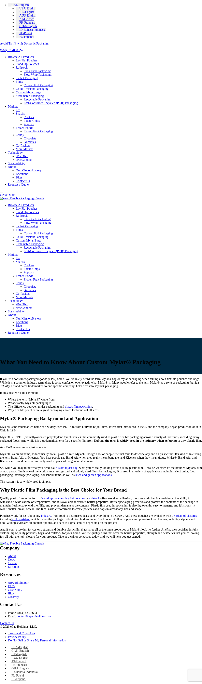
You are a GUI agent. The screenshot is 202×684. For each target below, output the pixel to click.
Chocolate (30, 138)
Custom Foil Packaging (38, 85)
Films (19, 81)
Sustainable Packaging (30, 96)
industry (45, 515)
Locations (22, 174)
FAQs (11, 586)
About (12, 166)
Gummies (30, 142)
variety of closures (185, 515)
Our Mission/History (28, 170)
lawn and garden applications (93, 475)
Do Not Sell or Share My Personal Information (37, 640)
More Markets (24, 149)
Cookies (29, 117)
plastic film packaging (78, 406)
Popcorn (29, 124)
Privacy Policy (17, 636)
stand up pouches (53, 498)
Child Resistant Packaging (32, 88)
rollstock (94, 498)
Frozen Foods (24, 127)
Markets (13, 106)
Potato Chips (32, 120)
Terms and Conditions (21, 633)
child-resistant (21, 519)
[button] (18, 5)
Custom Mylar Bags (28, 92)
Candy (20, 135)
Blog (19, 177)
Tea (18, 110)
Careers (12, 563)
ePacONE (22, 156)
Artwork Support (18, 582)
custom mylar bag (66, 467)
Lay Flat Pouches (26, 60)
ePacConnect (24, 159)
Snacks (20, 113)
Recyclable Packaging (37, 99)
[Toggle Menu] (1, 192)
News (11, 559)
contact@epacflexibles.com (34, 616)
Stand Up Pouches (27, 64)
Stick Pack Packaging (37, 71)
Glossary (13, 596)
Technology (15, 152)
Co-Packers (23, 145)
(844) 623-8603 (10, 50)
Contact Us (23, 181)
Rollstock (22, 67)
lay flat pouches (75, 498)
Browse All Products (21, 57)
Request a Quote (18, 184)
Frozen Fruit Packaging (38, 131)
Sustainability (16, 163)
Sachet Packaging (27, 78)
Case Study (15, 589)
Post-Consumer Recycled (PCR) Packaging (51, 103)
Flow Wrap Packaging (37, 74)
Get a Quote (7, 194)
